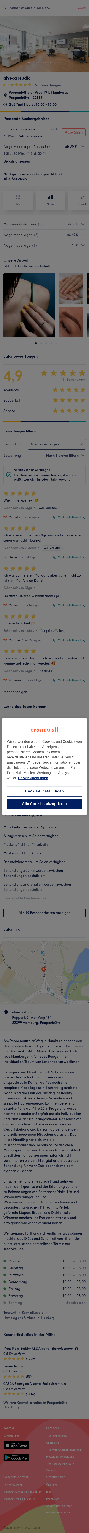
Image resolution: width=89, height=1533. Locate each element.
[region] (44, 766)
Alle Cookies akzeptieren (44, 804)
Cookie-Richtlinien (33, 778)
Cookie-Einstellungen (44, 791)
